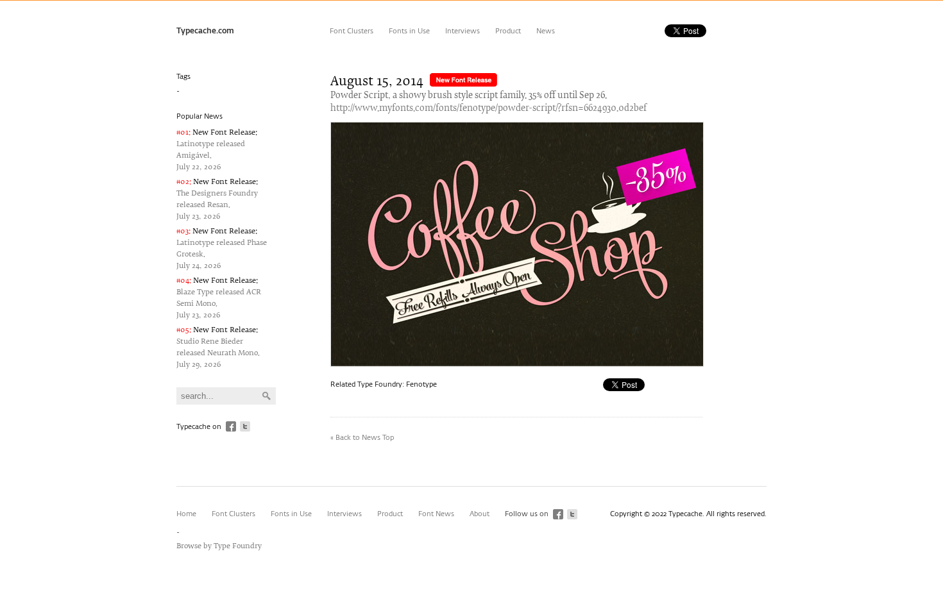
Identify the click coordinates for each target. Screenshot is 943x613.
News (545, 31)
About (479, 513)
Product (508, 31)
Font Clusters (351, 31)
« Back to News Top (362, 437)
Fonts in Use (409, 31)
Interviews (462, 31)
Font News (436, 513)
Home (186, 513)
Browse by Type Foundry (219, 546)
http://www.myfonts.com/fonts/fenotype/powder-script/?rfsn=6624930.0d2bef (488, 109)
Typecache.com (205, 31)
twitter (245, 426)
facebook (231, 426)
